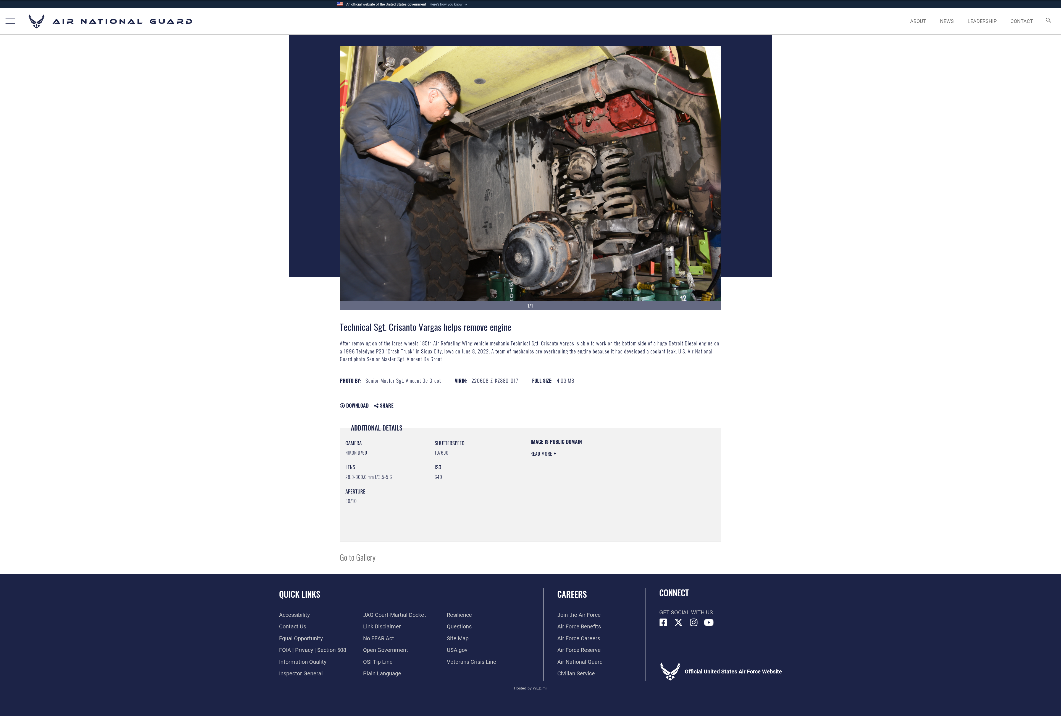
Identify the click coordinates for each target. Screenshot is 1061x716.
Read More (542, 453)
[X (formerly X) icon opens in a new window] (678, 622)
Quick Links (299, 594)
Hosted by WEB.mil (530, 688)
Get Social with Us (686, 612)
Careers (572, 594)
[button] (449, 4)
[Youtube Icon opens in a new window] (709, 622)
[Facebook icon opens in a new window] (663, 622)
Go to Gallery (357, 557)
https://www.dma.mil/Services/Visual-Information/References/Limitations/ (595, 489)
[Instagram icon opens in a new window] (694, 622)
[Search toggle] (1048, 21)
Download (357, 405)
